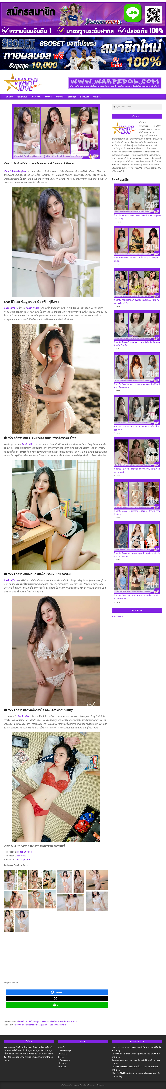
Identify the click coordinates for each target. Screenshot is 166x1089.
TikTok (61, 1057)
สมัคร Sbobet (117, 617)
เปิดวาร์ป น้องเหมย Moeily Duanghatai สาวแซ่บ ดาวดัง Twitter (40, 1025)
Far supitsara (23, 859)
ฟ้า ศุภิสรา (22, 855)
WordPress (100, 1085)
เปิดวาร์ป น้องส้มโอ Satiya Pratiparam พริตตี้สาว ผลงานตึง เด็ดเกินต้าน (47, 1021)
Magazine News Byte (80, 1085)
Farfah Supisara (24, 851)
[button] (10, 880)
